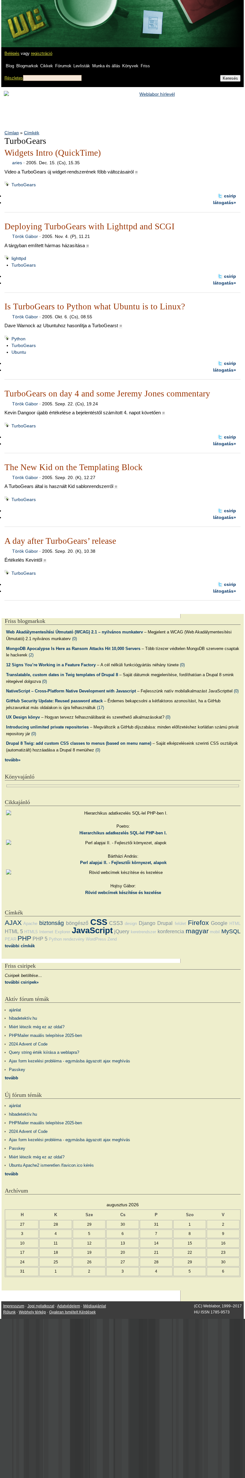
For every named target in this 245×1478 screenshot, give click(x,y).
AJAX (13, 922)
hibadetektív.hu (23, 1018)
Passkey (17, 1069)
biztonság (51, 923)
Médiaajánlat (94, 1306)
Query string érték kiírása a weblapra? (44, 1052)
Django (147, 923)
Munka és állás (106, 65)
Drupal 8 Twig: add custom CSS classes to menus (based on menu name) (78, 743)
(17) (100, 707)
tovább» (12, 759)
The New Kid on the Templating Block (73, 467)
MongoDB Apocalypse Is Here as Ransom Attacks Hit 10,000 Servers (73, 648)
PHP (24, 938)
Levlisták (81, 65)
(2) (31, 655)
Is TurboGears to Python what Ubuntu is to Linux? (94, 306)
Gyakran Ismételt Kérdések (72, 1312)
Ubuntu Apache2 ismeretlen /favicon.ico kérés (51, 1165)
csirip (230, 195)
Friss (145, 65)
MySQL (231, 931)
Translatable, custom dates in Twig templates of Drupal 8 (62, 674)
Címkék (31, 132)
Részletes (13, 78)
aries (17, 162)
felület (180, 923)
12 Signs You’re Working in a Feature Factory (51, 664)
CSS (98, 922)
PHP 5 (40, 939)
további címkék (20, 945)
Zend (112, 939)
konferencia (171, 931)
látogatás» (224, 202)
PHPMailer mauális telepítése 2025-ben (45, 1035)
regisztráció (41, 53)
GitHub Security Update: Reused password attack (54, 700)
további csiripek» (22, 982)
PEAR (10, 939)
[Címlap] (26, 17)
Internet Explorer (54, 931)
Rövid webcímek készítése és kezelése (123, 892)
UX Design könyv (23, 717)
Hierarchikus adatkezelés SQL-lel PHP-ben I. (123, 833)
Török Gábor (25, 236)
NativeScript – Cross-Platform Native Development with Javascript (71, 691)
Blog (10, 65)
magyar (197, 931)
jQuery (121, 931)
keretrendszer (143, 931)
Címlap (11, 132)
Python (18, 338)
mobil (215, 931)
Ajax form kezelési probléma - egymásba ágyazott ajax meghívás (69, 1061)
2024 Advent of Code (28, 1044)
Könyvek (130, 65)
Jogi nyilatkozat (40, 1306)
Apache (30, 923)
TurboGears (23, 184)
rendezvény (74, 939)
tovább (11, 1077)
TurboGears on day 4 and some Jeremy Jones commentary (107, 393)
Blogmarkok (27, 65)
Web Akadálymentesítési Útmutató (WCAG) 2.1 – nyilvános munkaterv (74, 632)
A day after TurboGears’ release (60, 541)
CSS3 (116, 923)
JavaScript (92, 930)
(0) (74, 638)
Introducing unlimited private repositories (47, 727)
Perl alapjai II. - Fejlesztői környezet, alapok (123, 862)
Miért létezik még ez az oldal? (36, 1026)
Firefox (198, 922)
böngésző (77, 923)
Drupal (165, 923)
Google (219, 923)
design (131, 923)
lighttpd (18, 258)
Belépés (11, 53)
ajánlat (15, 1010)
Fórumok (63, 65)
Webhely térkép (32, 1312)
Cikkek (46, 65)
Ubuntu (18, 352)
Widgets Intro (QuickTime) (52, 153)
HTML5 (31, 931)
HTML (235, 923)
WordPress (96, 939)
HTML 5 (14, 931)
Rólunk (9, 1312)
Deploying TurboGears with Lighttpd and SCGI (89, 226)
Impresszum (13, 1306)
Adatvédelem (68, 1306)
